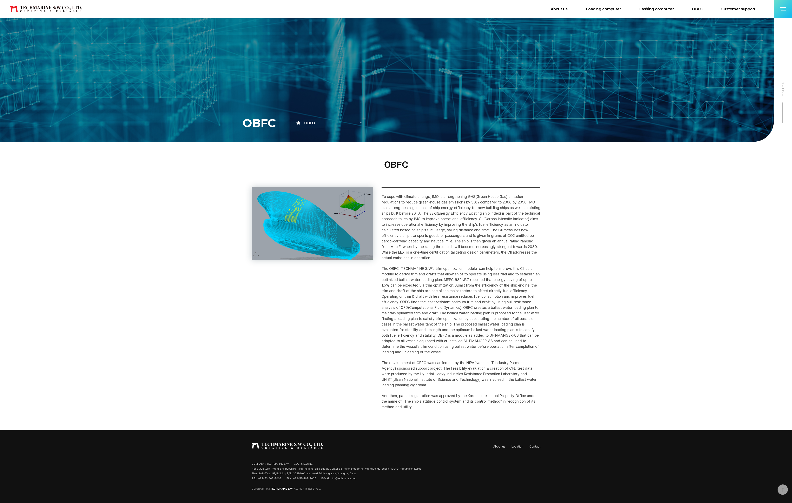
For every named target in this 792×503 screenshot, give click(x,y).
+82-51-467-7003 (269, 478)
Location (517, 446)
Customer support (738, 9)
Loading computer (603, 9)
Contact (534, 446)
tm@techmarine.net (344, 478)
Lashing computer (656, 9)
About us (559, 9)
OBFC (697, 9)
